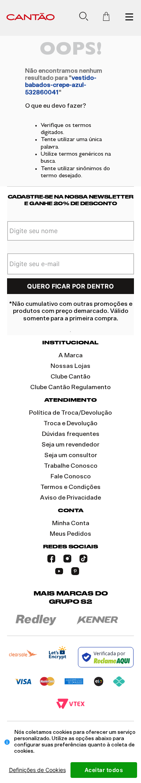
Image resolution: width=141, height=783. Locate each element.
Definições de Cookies (37, 769)
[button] (87, 18)
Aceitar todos (104, 769)
